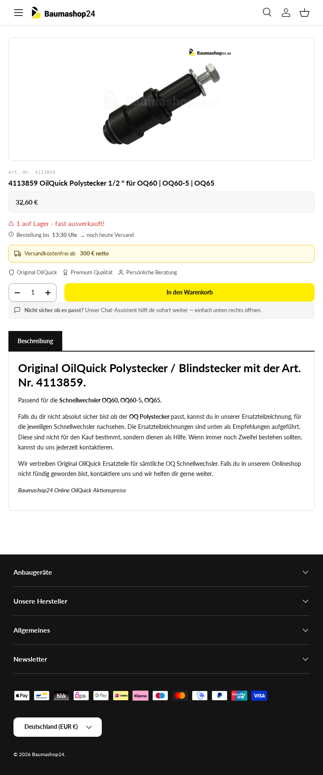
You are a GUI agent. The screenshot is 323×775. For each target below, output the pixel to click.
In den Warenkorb (190, 292)
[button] (304, 12)
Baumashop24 (48, 754)
